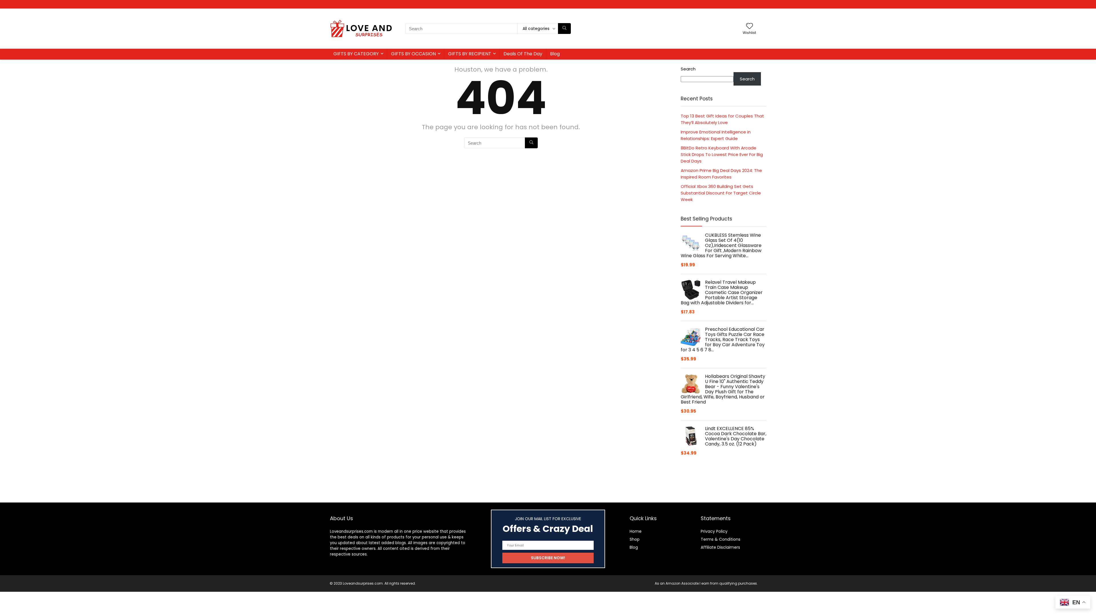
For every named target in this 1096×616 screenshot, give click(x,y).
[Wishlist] (749, 26)
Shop (635, 539)
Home (636, 531)
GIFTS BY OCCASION (413, 53)
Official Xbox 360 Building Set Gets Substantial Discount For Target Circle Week (721, 192)
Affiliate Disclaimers (720, 547)
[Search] (564, 28)
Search (688, 69)
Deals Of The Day (522, 53)
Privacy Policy (714, 531)
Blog (555, 53)
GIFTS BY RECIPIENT (469, 53)
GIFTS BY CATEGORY (356, 53)
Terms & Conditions (720, 539)
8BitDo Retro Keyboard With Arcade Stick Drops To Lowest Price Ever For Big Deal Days (722, 154)
